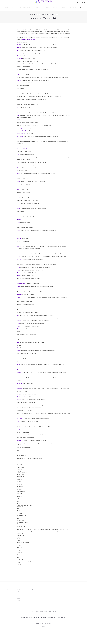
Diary (47, 7)
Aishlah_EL (19, 44)
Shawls (18, 600)
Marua (18, 286)
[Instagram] (37, 589)
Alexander (19, 47)
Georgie (18, 173)
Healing (18, 594)
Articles (55, 7)
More (64, 7)
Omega (18, 318)
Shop (13, 7)
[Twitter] (32, 589)
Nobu (18, 315)
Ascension (39, 7)
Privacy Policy (62, 617)
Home (6, 7)
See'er (18, 598)
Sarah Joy (19, 377)
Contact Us (73, 7)
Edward (18, 138)
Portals (18, 596)
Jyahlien (18, 230)
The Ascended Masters (25, 7)
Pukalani (19, 350)
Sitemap (43, 626)
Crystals (19, 589)
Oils (18, 591)
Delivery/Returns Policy (49, 617)
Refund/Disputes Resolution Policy (31, 617)
